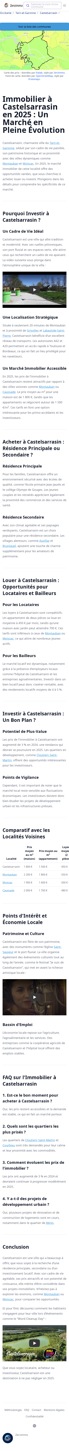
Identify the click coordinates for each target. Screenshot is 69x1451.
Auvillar (44, 541)
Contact (36, 1410)
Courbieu (9, 1145)
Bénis (50, 1223)
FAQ (26, 1410)
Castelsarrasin (48, 13)
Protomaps (34, 79)
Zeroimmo (59, 72)
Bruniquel (9, 546)
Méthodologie (13, 1410)
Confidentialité (34, 1416)
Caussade (9, 392)
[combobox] (42, 5)
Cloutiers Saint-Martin (40, 1140)
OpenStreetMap (44, 75)
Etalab (39, 72)
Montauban (10, 163)
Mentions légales (54, 1410)
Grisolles (33, 330)
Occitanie (5, 13)
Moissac (28, 163)
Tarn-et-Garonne (26, 13)
